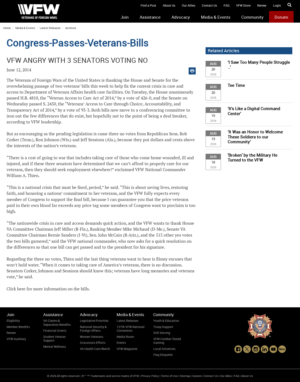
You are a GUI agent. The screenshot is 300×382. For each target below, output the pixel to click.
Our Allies (188, 5)
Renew (261, 5)
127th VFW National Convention (131, 329)
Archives (70, 28)
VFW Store (243, 5)
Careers (197, 376)
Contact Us (209, 5)
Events (121, 342)
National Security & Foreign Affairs (93, 329)
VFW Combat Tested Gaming (167, 341)
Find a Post (148, 5)
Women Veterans (91, 337)
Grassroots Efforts (92, 342)
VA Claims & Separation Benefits (57, 323)
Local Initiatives (164, 349)
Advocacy (181, 17)
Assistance (150, 17)
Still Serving (161, 333)
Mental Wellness (54, 346)
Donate (281, 17)
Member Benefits (18, 327)
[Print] (192, 70)
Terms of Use (169, 376)
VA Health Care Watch (95, 349)
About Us (169, 5)
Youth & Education (166, 321)
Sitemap (185, 376)
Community (252, 17)
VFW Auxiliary (16, 339)
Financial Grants (54, 330)
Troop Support (163, 327)
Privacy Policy (150, 376)
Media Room (125, 337)
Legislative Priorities (94, 321)
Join (125, 17)
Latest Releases (50, 28)
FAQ (227, 5)
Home (7, 28)
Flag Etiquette (163, 355)
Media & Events (215, 17)
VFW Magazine (127, 349)
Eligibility (13, 321)
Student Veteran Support (54, 339)
